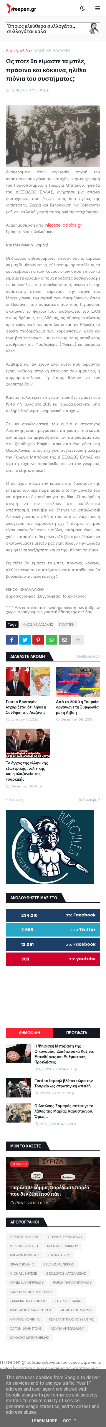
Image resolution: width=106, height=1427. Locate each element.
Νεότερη (16, 799)
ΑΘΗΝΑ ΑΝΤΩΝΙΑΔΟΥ (67, 1328)
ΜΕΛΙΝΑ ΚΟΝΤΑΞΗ (24, 1246)
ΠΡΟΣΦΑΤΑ (76, 1033)
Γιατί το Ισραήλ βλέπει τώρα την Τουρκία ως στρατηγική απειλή (63, 1083)
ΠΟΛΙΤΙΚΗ (66, 624)
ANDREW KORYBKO (24, 1255)
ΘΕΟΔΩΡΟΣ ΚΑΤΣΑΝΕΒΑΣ (66, 1273)
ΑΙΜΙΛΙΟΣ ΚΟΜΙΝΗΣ (25, 1319)
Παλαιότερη (87, 799)
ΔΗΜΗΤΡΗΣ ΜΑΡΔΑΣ (76, 1310)
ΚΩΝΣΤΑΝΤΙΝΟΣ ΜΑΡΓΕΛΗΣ (31, 1291)
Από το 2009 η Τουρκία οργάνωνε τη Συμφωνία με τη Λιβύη (77, 707)
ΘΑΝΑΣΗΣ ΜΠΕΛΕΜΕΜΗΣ (29, 1337)
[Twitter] (25, 640)
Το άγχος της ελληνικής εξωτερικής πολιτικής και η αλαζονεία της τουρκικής (27, 771)
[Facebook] (12, 640)
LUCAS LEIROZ (59, 1255)
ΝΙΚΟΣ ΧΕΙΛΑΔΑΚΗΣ (52, 51)
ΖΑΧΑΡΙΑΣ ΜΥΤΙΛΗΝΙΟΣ (28, 1301)
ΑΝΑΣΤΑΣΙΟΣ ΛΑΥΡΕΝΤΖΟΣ (31, 1310)
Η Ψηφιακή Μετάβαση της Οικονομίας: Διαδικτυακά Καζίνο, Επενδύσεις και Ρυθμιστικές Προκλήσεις (64, 1054)
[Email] (65, 640)
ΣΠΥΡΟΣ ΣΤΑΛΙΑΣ (68, 1301)
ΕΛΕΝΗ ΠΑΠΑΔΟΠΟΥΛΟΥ (72, 1282)
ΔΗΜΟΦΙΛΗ (29, 1033)
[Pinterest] (38, 640)
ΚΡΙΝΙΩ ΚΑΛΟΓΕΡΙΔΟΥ (27, 1282)
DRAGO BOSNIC (22, 1264)
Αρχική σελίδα (18, 51)
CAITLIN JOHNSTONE (26, 1328)
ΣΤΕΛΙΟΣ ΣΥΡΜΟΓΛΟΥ (65, 1236)
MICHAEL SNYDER (23, 1273)
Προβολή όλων (88, 656)
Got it (70, 1420)
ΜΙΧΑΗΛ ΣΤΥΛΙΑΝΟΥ (62, 1246)
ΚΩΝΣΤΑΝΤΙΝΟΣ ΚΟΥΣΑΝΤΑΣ (71, 1319)
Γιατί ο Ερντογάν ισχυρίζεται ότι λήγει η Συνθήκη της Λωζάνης (26, 707)
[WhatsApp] (51, 640)
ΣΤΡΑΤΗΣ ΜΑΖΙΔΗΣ (24, 1236)
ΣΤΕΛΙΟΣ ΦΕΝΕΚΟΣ (58, 1264)
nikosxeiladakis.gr (63, 225)
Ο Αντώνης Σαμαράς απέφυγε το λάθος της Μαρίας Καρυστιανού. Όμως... (63, 1111)
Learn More (44, 1420)
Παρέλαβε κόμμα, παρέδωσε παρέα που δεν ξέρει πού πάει (49, 1190)
